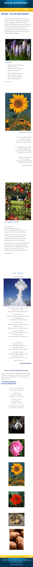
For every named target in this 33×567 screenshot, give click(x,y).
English (21, 564)
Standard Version (7, 556)
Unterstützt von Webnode (16, 561)
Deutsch (12, 564)
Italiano (16, 564)
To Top (28, 556)
